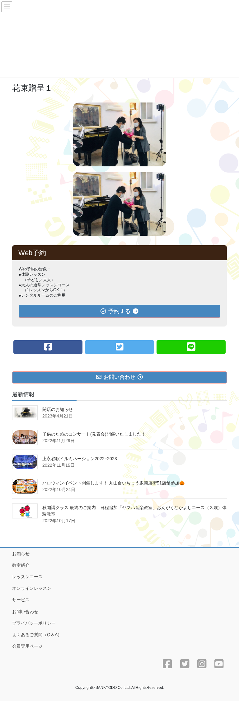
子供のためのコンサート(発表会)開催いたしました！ (94, 434)
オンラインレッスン (31, 588)
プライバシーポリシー (34, 623)
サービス (21, 599)
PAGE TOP (227, 674)
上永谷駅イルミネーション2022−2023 (79, 458)
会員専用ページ (27, 646)
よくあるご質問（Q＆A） (37, 634)
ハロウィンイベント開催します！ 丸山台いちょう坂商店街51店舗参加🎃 (113, 482)
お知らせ (21, 553)
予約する (119, 311)
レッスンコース (27, 576)
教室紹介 (21, 565)
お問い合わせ (25, 611)
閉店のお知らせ (57, 409)
